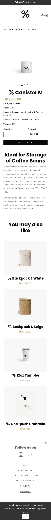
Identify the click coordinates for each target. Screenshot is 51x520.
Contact (25, 491)
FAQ (25, 465)
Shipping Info (25, 470)
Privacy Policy (25, 481)
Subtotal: (32, 129)
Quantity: (7, 129)
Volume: (7, 124)
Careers (25, 486)
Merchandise (16, 29)
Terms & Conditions (25, 476)
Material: (7, 112)
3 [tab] (27, 85)
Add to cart (25, 142)
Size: (5, 119)
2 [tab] (25, 85)
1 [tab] (22, 85)
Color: (6, 107)
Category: (8, 103)
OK (25, 516)
